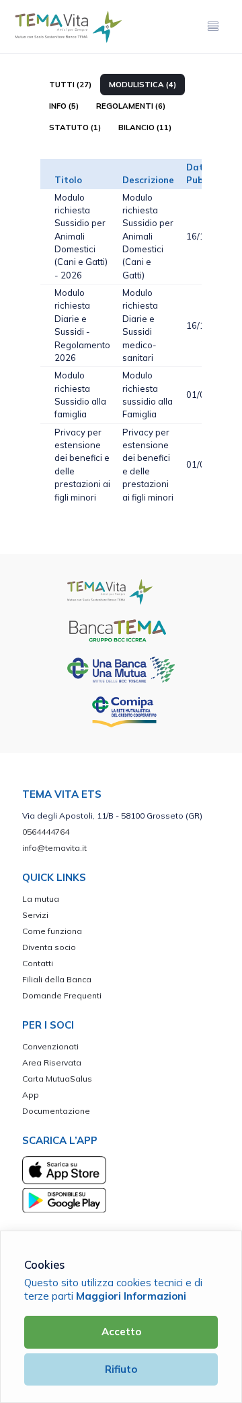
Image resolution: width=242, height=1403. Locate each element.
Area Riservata (51, 1062)
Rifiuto (121, 1369)
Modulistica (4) (142, 84)
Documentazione (56, 1111)
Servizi (35, 915)
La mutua (40, 899)
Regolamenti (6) (130, 106)
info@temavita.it (54, 848)
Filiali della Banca (56, 979)
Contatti (37, 963)
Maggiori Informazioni (131, 1296)
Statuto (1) (75, 127)
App (30, 1095)
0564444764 (45, 832)
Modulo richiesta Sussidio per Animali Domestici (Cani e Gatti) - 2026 (81, 236)
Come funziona (52, 931)
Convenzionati (50, 1046)
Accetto (121, 1331)
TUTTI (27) (70, 84)
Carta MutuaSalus (57, 1079)
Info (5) (64, 106)
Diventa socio (49, 947)
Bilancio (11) (144, 127)
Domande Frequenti (62, 995)
